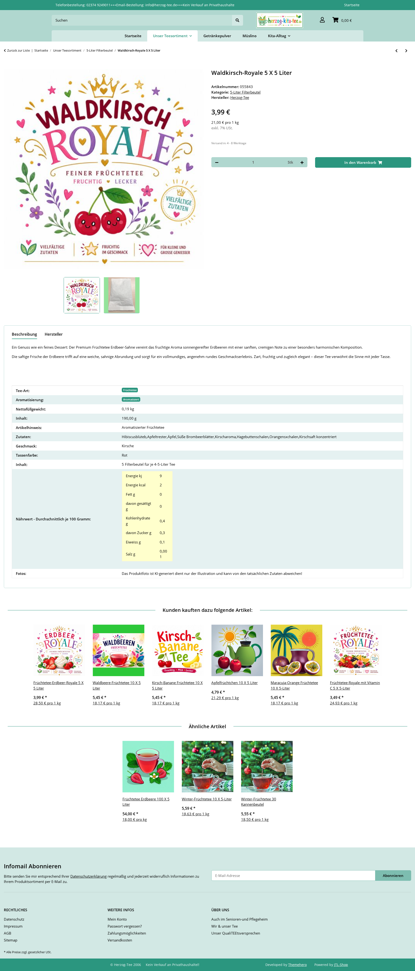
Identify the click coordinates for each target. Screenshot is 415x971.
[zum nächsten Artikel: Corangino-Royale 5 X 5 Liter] (406, 50)
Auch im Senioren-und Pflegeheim (239, 919)
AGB (7, 933)
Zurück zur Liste (18, 50)
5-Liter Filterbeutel (245, 92)
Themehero (297, 964)
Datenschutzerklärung (88, 876)
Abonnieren (393, 875)
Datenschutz (14, 919)
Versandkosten (120, 940)
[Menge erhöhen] (302, 162)
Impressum (13, 926)
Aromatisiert (131, 399)
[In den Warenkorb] (8, 66)
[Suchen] (237, 20)
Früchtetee (130, 390)
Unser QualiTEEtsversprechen (235, 933)
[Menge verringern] (216, 162)
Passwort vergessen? (125, 926)
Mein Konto (117, 919)
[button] (322, 20)
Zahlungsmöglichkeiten (127, 933)
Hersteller (54, 334)
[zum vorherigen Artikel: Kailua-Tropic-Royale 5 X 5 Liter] (396, 50)
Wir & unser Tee (224, 926)
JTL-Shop (341, 964)
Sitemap (10, 940)
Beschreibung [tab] (24, 334)
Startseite (352, 5)
